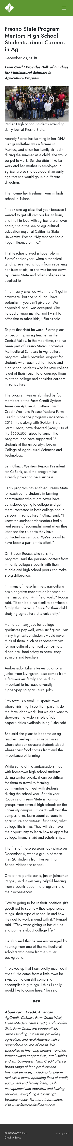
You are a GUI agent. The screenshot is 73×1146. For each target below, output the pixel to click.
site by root (62, 1133)
